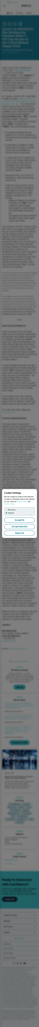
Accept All (19, 520)
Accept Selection (19, 526)
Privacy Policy (22, 502)
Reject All (19, 533)
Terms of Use (9, 504)
